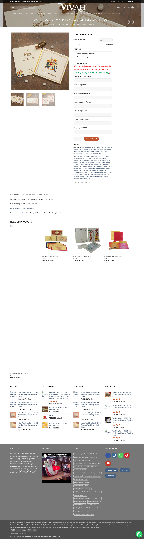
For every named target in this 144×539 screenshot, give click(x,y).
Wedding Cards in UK (80, 501)
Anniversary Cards (85, 147)
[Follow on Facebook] (125, 1)
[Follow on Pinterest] (130, 1)
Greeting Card (83, 158)
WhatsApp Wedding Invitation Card (83, 178)
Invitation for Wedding (88, 162)
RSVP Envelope (82, 93)
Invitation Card (99, 160)
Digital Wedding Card (94, 156)
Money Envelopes (72, 14)
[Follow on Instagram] (127, 1)
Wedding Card (89, 164)
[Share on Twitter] (78, 182)
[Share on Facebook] (75, 182)
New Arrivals (86, 14)
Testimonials (110, 14)
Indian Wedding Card (96, 151)
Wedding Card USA (87, 172)
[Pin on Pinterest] (85, 182)
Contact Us (120, 1)
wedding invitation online (101, 176)
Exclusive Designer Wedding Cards (93, 149)
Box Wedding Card (82, 156)
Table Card (80, 111)
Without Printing (82, 57)
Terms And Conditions (18, 533)
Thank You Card (82, 102)
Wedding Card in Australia (94, 166)
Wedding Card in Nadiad (103, 168)
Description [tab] (14, 194)
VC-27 (75, 258)
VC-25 (44, 258)
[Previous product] (132, 22)
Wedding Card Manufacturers (82, 498)
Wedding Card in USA (92, 170)
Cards (20, 14)
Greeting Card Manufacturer (96, 158)
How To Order (97, 14)
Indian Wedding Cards (88, 160)
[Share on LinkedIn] (89, 182)
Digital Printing (86, 53)
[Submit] (33, 7)
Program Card (81, 119)
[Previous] (14, 61)
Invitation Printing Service (102, 162)
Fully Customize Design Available (22, 208)
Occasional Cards (44, 14)
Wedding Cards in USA (83, 174)
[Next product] (128, 22)
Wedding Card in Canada (81, 485)
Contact (128, 14)
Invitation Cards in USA (90, 466)
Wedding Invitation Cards (86, 176)
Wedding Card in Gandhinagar (87, 168)
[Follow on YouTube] (132, 1)
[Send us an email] (129, 1)
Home (15, 14)
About (113, 1)
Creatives (120, 14)
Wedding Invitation (79, 508)
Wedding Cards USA (97, 174)
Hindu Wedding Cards (84, 151)
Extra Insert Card (82, 76)
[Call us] (120, 455)
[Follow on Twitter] (27, 471)
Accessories (30, 14)
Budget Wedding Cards (98, 147)
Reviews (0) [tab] (43, 194)
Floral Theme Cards (84, 24)
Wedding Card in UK (79, 170)
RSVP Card (80, 85)
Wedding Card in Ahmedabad (101, 164)
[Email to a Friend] (82, 182)
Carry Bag (80, 128)
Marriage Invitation (78, 164)
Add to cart (91, 139)
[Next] (67, 61)
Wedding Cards (97, 153)
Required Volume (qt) (79, 39)
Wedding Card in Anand (80, 166)
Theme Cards (58, 14)
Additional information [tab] (29, 194)
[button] (118, 7)
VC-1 (105, 258)
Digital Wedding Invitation (81, 457)
